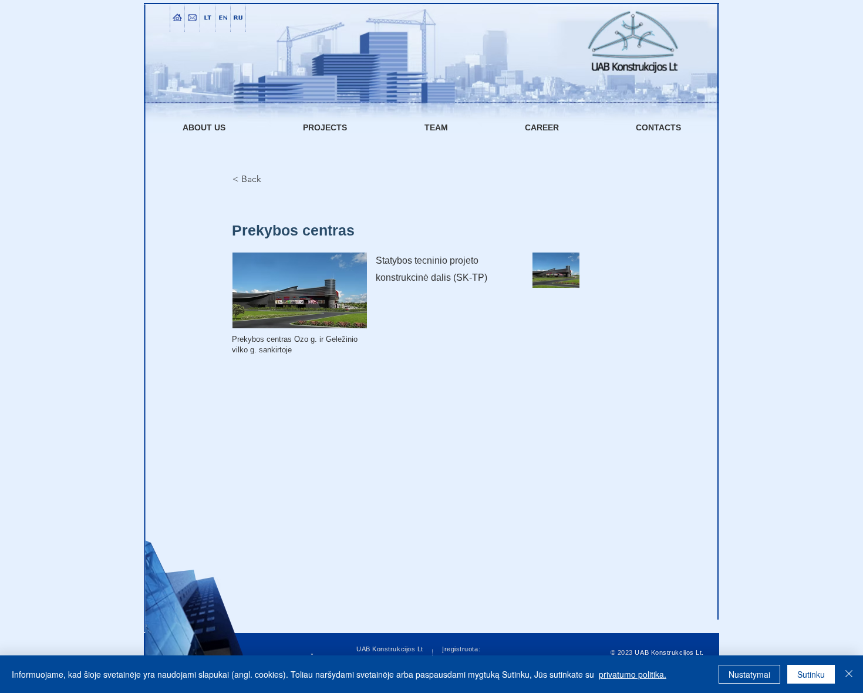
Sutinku (811, 674)
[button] (299, 290)
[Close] (849, 674)
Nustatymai (749, 674)
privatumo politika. (632, 674)
